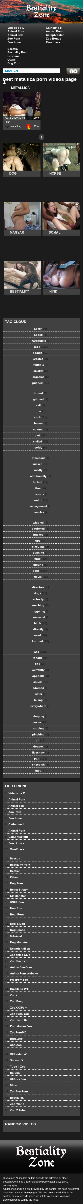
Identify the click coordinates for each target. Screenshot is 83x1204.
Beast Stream (16, 889)
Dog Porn (13, 63)
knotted (40, 641)
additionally (40, 476)
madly (40, 470)
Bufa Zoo (14, 1038)
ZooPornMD (15, 1032)
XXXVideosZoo (17, 1054)
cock (40, 346)
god (40, 663)
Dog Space (15, 929)
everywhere (40, 706)
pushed (40, 382)
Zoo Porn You (17, 1013)
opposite (40, 675)
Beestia (12, 48)
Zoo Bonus (53, 38)
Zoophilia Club (17, 954)
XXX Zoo (13, 1044)
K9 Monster (15, 895)
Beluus (12, 1072)
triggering (41, 611)
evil (40, 405)
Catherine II (54, 27)
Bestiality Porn (17, 52)
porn (40, 570)
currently (40, 669)
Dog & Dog (15, 923)
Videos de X (15, 27)
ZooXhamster (16, 961)
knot (40, 770)
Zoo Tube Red (17, 1020)
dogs (40, 593)
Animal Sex (15, 35)
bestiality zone (51, 15)
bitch (40, 623)
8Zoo (11, 1085)
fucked (40, 482)
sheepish (40, 764)
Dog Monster (16, 942)
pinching (40, 734)
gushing (41, 552)
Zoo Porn (13, 38)
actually (40, 599)
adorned (41, 687)
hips (40, 540)
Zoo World (14, 1103)
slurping (41, 716)
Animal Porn (15, 31)
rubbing (40, 728)
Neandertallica (17, 948)
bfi (40, 740)
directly (40, 629)
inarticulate (41, 340)
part (40, 758)
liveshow (40, 752)
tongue (41, 657)
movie (40, 576)
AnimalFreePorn (18, 967)
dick (41, 435)
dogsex (40, 746)
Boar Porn (14, 914)
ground (40, 564)
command (41, 617)
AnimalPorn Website (21, 973)
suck (40, 417)
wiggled (40, 522)
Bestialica (14, 1097)
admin (40, 328)
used (40, 635)
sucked (40, 464)
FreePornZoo (16, 979)
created (40, 358)
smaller (40, 370)
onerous (41, 494)
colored (40, 429)
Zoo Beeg (14, 1001)
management (40, 506)
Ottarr (11, 59)
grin (41, 411)
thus (40, 488)
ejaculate (40, 546)
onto (40, 558)
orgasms (40, 376)
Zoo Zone (14, 42)
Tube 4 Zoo (15, 1066)
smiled (40, 441)
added (40, 334)
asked (40, 681)
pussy (40, 722)
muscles (41, 512)
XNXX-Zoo (14, 902)
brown (40, 423)
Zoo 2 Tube (15, 1110)
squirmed (40, 528)
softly (40, 447)
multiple (40, 364)
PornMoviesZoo (18, 1026)
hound (40, 393)
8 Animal (13, 936)
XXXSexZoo (15, 1079)
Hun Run (13, 908)
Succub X (14, 1060)
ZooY (11, 995)
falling (40, 700)
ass (40, 651)
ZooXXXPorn (16, 1007)
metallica (15, 126)
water (41, 694)
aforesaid (40, 458)
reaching (40, 605)
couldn (40, 500)
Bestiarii (13, 56)
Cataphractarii (55, 35)
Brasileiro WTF (17, 988)
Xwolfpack (53, 42)
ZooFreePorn (16, 1091)
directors (40, 587)
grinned (40, 399)
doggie (40, 352)
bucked (40, 534)
